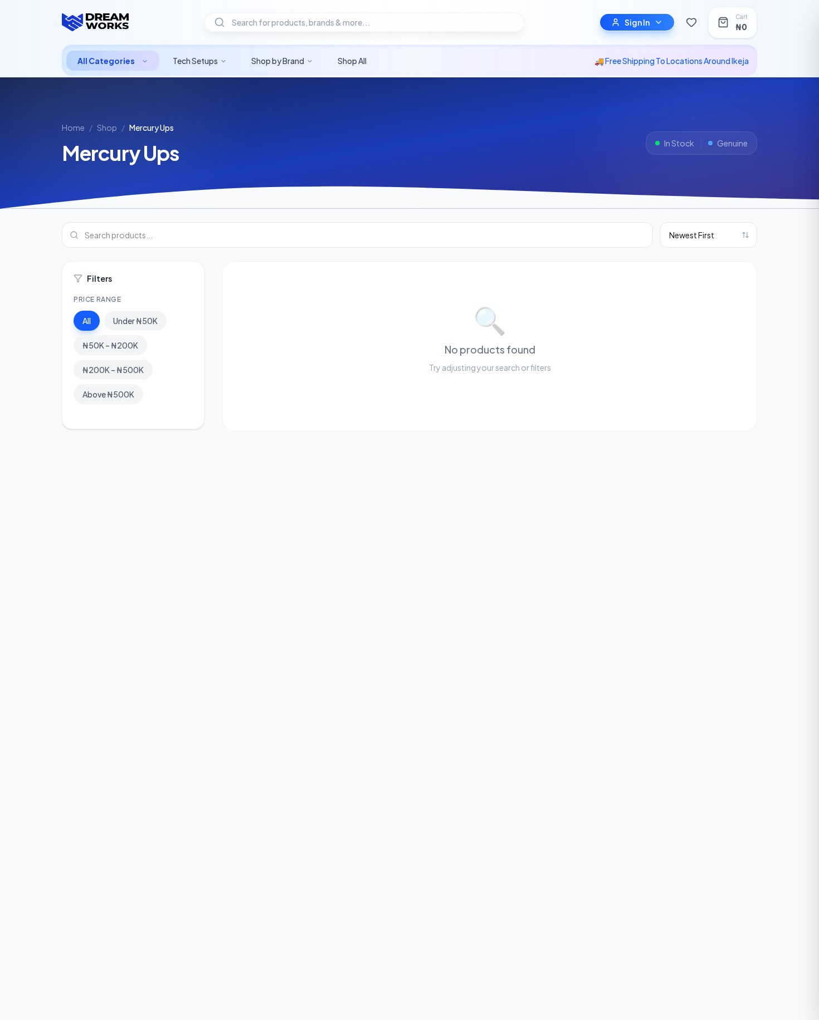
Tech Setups (195, 61)
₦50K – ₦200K (110, 345)
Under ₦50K (135, 321)
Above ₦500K (108, 394)
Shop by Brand (277, 61)
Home (73, 127)
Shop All (352, 61)
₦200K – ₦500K (113, 370)
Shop (107, 127)
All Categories (106, 61)
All (86, 321)
